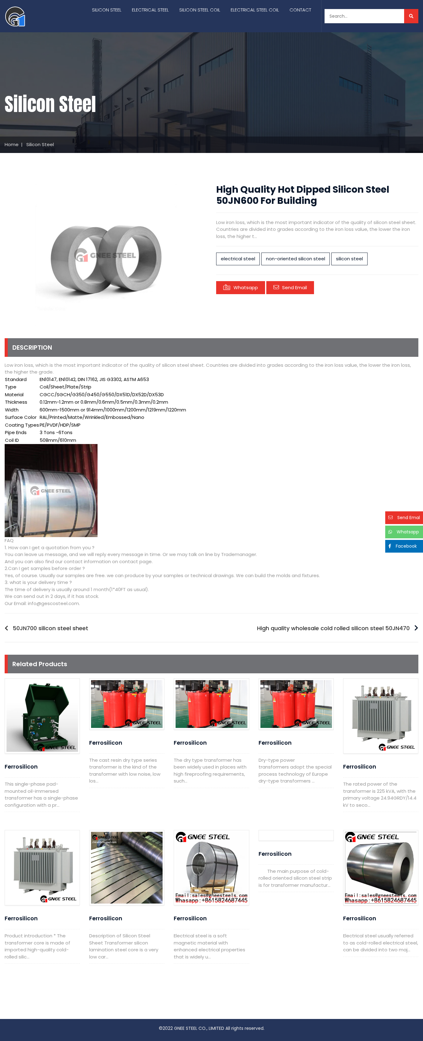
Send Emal (408, 517)
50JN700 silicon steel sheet (50, 628)
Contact (300, 10)
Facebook (406, 546)
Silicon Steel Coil (199, 10)
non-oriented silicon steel (295, 258)
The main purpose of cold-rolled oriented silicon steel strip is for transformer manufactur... (295, 878)
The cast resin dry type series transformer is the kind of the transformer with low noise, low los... (124, 770)
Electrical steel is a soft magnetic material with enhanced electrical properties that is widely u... (209, 946)
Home (12, 144)
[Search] (411, 16)
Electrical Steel (150, 10)
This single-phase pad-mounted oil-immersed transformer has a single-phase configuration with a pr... (41, 794)
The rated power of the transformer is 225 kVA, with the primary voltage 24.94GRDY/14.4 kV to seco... (379, 794)
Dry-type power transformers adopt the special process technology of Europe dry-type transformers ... (295, 770)
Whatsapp (245, 287)
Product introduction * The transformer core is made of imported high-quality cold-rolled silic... (37, 946)
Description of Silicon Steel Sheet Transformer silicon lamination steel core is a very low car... (123, 946)
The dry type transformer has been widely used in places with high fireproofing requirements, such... (210, 770)
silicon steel (349, 258)
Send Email (294, 287)
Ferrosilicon (21, 766)
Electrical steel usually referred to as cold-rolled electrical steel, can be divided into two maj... (380, 942)
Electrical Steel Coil (255, 10)
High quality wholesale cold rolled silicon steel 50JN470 (333, 628)
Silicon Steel (106, 10)
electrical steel (238, 258)
